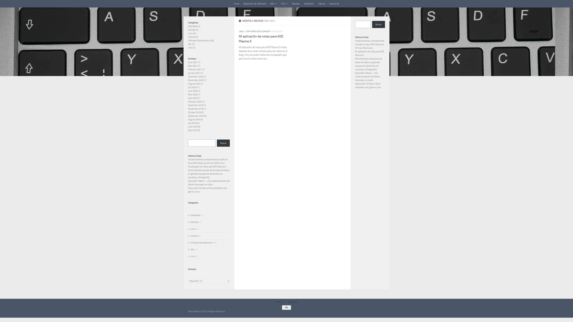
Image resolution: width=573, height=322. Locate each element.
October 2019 (194, 112)
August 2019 (194, 119)
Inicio (236, 3)
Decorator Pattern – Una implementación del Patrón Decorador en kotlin (367, 77)
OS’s (283, 3)
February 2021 (195, 69)
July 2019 (192, 123)
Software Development (258, 31)
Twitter (279, 302)
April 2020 (192, 98)
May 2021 (192, 66)
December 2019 (195, 105)
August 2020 (194, 83)
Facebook (293, 302)
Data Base (192, 26)
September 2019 (196, 116)
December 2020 (195, 76)
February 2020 (195, 101)
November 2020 (195, 80)
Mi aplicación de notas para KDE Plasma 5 (207, 166)
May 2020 (192, 94)
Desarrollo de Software (254, 3)
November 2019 (195, 108)
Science (191, 37)
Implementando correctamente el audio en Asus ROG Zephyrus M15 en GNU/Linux (369, 44)
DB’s (272, 3)
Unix (190, 47)
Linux (241, 31)
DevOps (296, 3)
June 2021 (192, 62)
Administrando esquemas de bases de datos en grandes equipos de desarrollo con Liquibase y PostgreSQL (208, 174)
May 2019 (192, 130)
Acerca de (334, 3)
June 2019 (192, 126)
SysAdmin (309, 3)
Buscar (223, 143)
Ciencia (321, 3)
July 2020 (192, 87)
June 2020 (192, 91)
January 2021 (194, 73)
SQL (190, 44)
